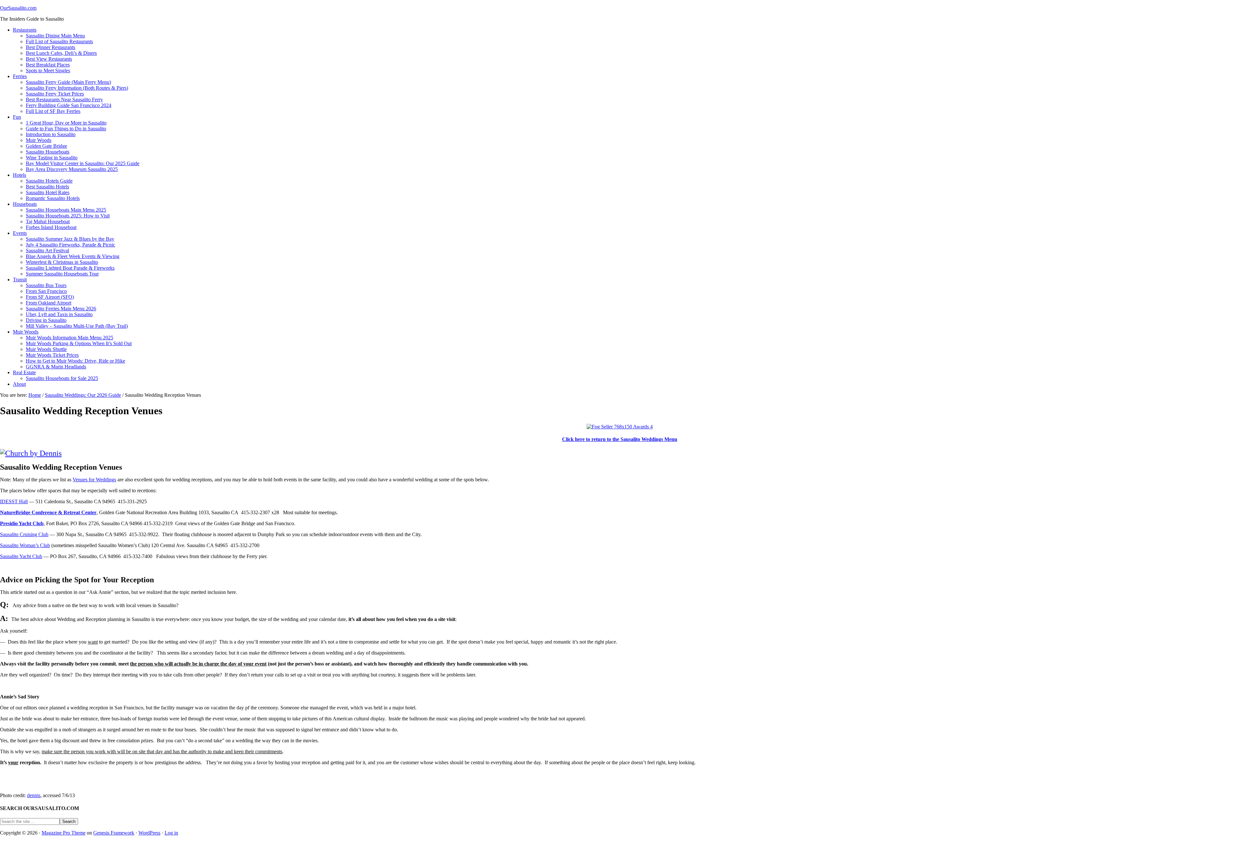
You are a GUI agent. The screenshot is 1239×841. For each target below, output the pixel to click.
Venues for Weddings (94, 479)
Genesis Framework (113, 833)
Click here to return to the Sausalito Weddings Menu (619, 439)
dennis (33, 795)
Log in (171, 833)
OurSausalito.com (18, 8)
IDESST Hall (14, 501)
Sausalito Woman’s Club (25, 545)
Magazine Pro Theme (64, 833)
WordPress (149, 833)
